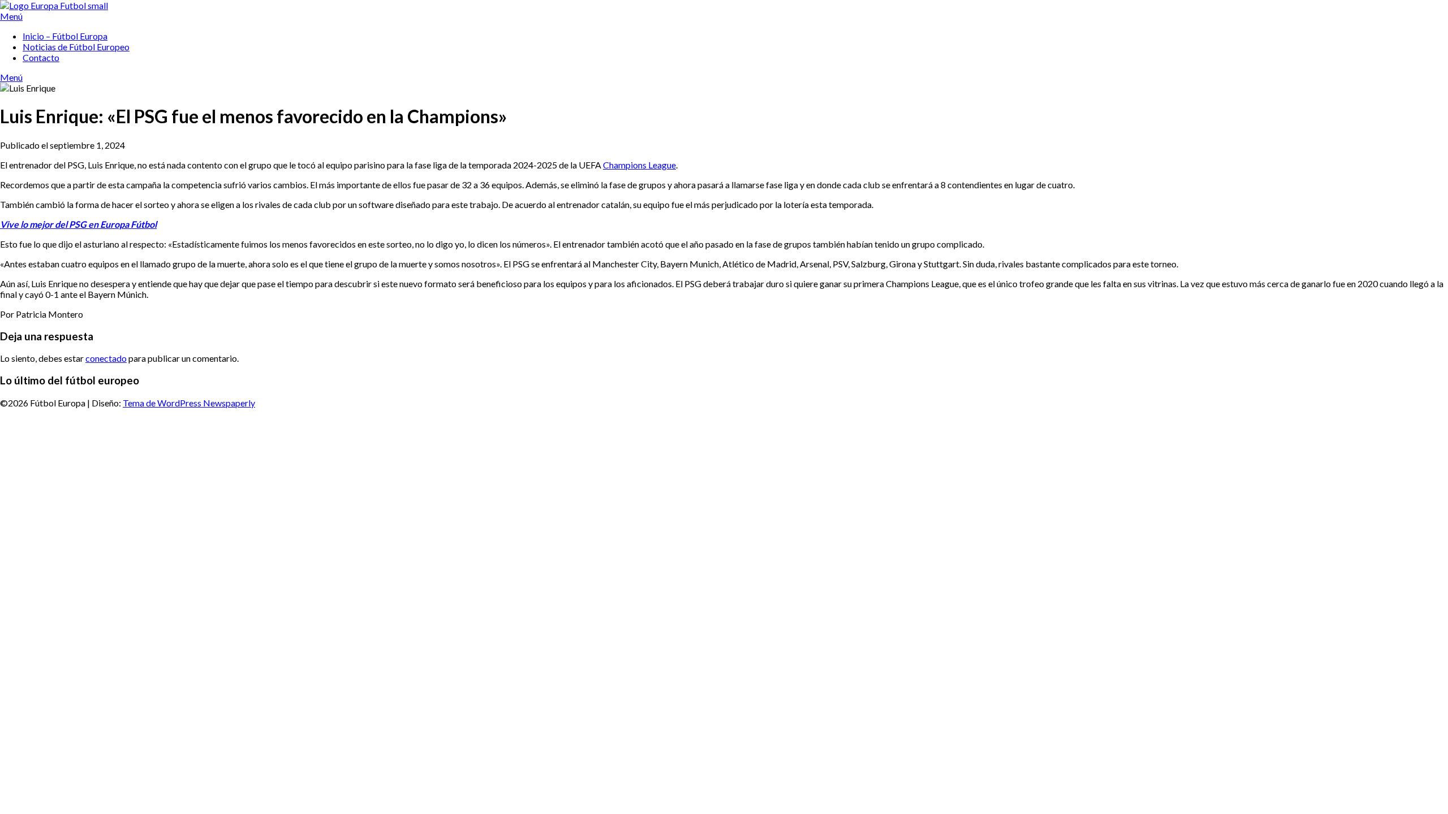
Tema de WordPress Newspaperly (189, 402)
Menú (11, 16)
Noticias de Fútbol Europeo (76, 46)
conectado (106, 358)
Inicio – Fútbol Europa (65, 36)
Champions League (639, 164)
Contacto (41, 57)
